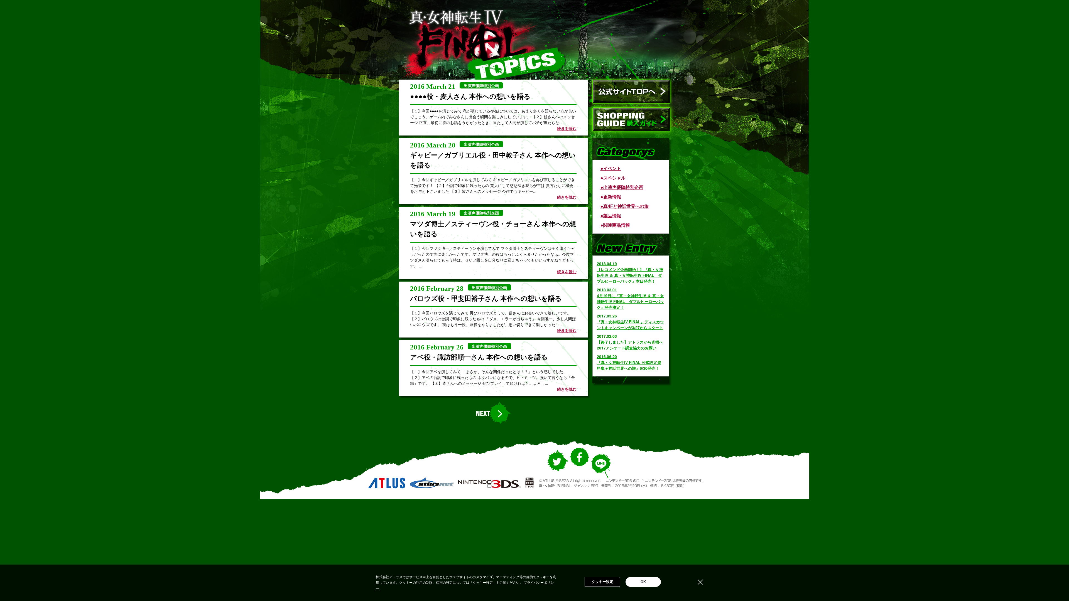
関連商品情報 (616, 225)
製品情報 (612, 215)
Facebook (579, 461)
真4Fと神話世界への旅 (626, 206)
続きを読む (567, 128)
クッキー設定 (602, 582)
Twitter (557, 466)
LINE (600, 469)
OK (643, 582)
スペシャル (614, 177)
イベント (612, 168)
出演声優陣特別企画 (623, 187)
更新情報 (612, 196)
